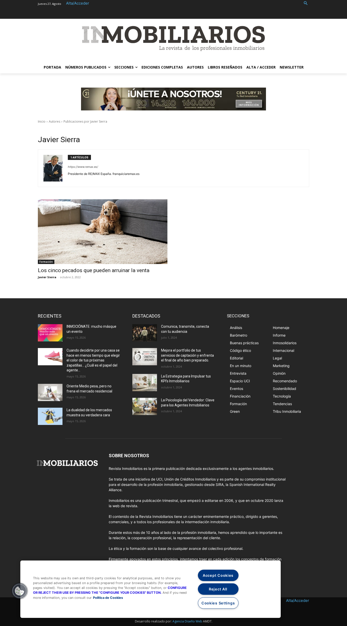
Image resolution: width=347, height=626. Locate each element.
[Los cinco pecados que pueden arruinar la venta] (102, 231)
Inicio (41, 121)
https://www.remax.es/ (83, 167)
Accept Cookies (218, 575)
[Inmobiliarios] (173, 38)
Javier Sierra (47, 277)
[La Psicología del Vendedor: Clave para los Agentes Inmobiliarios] (144, 406)
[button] (305, 3)
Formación (46, 261)
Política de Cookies (108, 598)
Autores (54, 121)
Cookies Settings (218, 603)
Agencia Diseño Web (187, 621)
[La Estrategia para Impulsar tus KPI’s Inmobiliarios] (144, 382)
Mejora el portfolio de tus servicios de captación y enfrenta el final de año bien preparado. (187, 355)
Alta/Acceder (77, 3)
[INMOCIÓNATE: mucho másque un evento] (50, 332)
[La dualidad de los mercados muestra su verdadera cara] (50, 416)
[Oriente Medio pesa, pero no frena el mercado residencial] (50, 392)
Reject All (218, 589)
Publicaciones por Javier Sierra (85, 121)
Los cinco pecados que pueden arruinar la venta (93, 270)
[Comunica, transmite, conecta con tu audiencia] (144, 332)
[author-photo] (55, 168)
